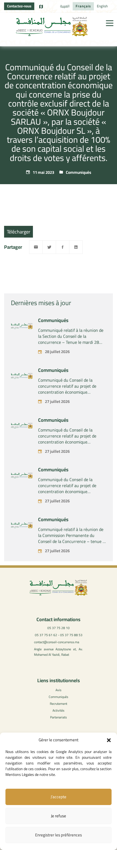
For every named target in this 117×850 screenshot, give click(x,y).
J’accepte (58, 797)
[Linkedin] (76, 247)
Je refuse (58, 816)
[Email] (36, 247)
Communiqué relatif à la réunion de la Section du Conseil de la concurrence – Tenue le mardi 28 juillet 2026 (70, 339)
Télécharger (18, 231)
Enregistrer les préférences (58, 835)
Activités (58, 710)
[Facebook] (62, 247)
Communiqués (78, 172)
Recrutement (58, 703)
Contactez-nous (19, 6)
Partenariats (58, 717)
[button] (109, 740)
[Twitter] (49, 247)
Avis (58, 690)
